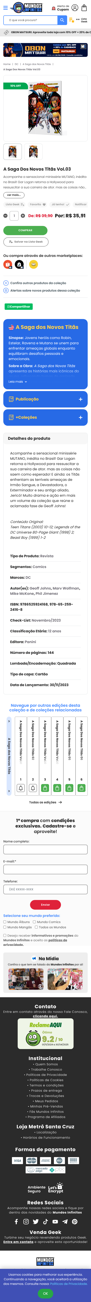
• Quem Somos (45, 1064)
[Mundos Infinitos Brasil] (26, 7)
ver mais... (14, 195)
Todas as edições (42, 802)
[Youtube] (55, 1221)
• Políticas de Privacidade (45, 1075)
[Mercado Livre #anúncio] (33, 264)
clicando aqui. (45, 1016)
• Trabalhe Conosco (45, 1069)
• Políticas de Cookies (45, 1080)
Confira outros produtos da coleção (38, 283)
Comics (39, 566)
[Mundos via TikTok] (19, 264)
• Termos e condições (45, 1085)
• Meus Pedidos (45, 1101)
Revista (46, 556)
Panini (30, 641)
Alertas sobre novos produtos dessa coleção (45, 290)
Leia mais (16, 381)
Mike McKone (22, 593)
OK (45, 1293)
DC (16, 64)
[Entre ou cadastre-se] (74, 7)
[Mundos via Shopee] (7, 264)
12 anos (54, 631)
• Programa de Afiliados (45, 1117)
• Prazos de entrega (45, 1090)
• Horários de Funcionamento (45, 1137)
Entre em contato (19, 1242)
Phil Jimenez (47, 593)
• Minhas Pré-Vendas (45, 1106)
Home (7, 64)
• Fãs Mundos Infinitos (45, 1111)
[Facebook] (16, 1221)
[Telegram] (64, 1221)
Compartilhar (20, 307)
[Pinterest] (74, 1221)
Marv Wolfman (66, 588)
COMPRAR (25, 230)
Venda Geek (45, 1232)
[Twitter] (35, 1221)
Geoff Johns (40, 588)
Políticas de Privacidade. (68, 1284)
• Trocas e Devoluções (45, 1096)
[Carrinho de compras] (84, 7)
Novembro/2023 (46, 620)
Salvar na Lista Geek (28, 242)
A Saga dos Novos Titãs (37, 64)
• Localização (45, 1132)
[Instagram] (26, 1221)
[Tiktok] (45, 1221)
